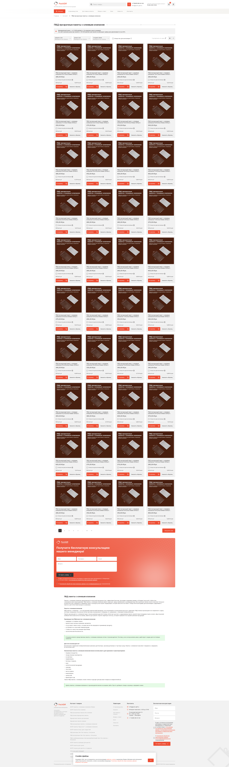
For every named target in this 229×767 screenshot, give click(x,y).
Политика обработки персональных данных (124, 761)
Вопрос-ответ (102, 11)
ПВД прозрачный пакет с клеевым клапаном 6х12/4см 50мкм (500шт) (128, 461)
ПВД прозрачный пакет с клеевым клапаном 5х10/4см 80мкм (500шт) (66, 315)
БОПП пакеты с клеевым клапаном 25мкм (82, 707)
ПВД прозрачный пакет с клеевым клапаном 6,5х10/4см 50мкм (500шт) (97, 219)
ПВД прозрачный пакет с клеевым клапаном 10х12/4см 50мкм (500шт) (97, 364)
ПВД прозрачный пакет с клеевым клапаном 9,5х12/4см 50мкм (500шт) (97, 509)
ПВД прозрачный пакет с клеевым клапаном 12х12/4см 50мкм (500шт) (97, 412)
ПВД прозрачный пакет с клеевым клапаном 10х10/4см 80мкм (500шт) (159, 267)
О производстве (73, 11)
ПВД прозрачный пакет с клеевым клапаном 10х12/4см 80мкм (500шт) (159, 509)
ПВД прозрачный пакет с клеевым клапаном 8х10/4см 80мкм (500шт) (159, 315)
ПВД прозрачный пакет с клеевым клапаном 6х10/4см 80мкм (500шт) (97, 315)
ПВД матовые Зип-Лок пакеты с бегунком (82, 732)
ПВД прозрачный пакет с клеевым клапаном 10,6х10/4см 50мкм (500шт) (129, 122)
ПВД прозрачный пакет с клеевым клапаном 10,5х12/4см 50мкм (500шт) (67, 364)
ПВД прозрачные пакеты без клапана (81, 712)
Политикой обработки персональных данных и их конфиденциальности (80, 584)
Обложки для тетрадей (77, 751)
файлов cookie (111, 759)
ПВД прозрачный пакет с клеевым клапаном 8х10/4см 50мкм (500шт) (97, 267)
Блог (111, 11)
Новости (120, 11)
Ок (151, 760)
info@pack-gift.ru (137, 5)
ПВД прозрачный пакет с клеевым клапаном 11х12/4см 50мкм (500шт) (159, 364)
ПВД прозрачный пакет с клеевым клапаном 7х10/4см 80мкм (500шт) (128, 315)
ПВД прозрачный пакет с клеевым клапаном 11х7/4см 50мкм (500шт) (97, 73)
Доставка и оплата (88, 11)
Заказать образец (75, 86)
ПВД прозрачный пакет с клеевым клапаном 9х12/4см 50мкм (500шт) (128, 509)
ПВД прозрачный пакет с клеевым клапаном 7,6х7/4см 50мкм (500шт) (159, 73)
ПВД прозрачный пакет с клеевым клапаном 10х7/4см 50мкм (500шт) (66, 73)
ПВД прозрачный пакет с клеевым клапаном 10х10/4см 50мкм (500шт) (159, 122)
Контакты (130, 11)
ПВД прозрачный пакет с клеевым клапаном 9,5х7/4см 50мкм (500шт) (97, 122)
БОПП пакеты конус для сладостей (80, 729)
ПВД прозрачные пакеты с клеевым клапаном (83, 724)
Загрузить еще (168, 530)
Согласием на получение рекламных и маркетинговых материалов (165, 731)
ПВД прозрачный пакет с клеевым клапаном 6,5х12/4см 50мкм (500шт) (97, 461)
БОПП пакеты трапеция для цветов (80, 742)
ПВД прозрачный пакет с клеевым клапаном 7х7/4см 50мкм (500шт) (66, 122)
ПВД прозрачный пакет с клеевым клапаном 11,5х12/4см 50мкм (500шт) (128, 364)
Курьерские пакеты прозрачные (79, 718)
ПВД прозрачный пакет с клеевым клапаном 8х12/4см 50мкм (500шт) (66, 509)
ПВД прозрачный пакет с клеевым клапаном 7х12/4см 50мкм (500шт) (159, 461)
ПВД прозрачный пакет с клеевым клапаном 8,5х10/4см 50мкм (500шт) (67, 267)
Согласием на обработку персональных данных (83, 580)
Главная (56, 16)
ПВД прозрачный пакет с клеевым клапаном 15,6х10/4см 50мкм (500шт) (98, 170)
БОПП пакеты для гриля (77, 745)
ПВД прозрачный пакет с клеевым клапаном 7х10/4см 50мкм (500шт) (159, 219)
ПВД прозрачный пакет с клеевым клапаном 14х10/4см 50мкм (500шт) (67, 170)
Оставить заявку (64, 575)
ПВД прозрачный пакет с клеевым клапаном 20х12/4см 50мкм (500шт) (159, 412)
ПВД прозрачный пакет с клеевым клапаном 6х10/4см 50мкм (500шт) (128, 219)
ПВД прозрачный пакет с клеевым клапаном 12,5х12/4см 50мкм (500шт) (67, 412)
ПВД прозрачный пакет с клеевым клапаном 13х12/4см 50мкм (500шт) (128, 412)
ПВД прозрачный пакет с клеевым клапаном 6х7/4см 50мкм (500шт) (128, 73)
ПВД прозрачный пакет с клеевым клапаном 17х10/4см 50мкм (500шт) (159, 170)
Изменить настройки (81, 762)
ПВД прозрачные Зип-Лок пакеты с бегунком (83, 735)
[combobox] (108, 4)
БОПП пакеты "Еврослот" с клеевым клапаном (83, 726)
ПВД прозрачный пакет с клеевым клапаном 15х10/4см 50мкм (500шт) (128, 170)
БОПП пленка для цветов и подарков (81, 748)
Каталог (65, 16)
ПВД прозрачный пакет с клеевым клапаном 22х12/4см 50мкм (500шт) (67, 461)
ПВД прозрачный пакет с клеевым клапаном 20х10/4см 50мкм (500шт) (67, 219)
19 (87, 530)
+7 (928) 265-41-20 (138, 3)
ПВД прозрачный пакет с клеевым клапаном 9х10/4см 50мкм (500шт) (128, 267)
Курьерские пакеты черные (78, 721)
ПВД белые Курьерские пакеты (79, 715)
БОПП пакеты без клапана (77, 709)
